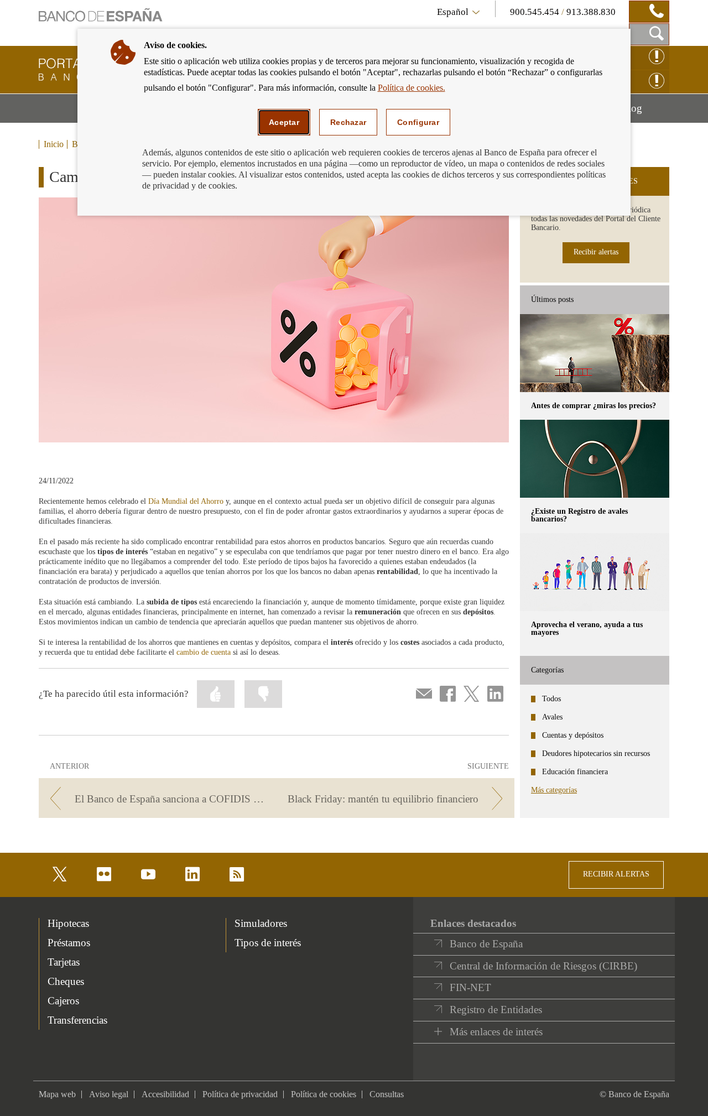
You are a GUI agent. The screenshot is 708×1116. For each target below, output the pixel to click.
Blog (645, 112)
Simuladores (261, 923)
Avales (552, 717)
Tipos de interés (268, 942)
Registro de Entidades (496, 1009)
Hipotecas (68, 923)
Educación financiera (575, 772)
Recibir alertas (596, 252)
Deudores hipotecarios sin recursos (596, 753)
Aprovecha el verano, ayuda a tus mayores (587, 628)
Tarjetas (64, 962)
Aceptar (284, 122)
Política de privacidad (240, 1094)
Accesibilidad (165, 1094)
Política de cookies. (411, 87)
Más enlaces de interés (496, 1031)
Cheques (66, 981)
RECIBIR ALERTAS (616, 874)
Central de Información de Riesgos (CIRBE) (543, 966)
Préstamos (69, 942)
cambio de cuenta (203, 652)
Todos (551, 699)
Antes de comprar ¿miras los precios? (593, 405)
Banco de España (486, 944)
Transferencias (77, 1020)
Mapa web (57, 1094)
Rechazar (348, 122)
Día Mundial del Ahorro (185, 501)
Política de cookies (323, 1094)
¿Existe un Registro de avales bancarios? (579, 515)
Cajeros (63, 1001)
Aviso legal (108, 1094)
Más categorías (554, 790)
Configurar (418, 122)
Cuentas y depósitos (572, 735)
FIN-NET (470, 987)
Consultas (386, 1094)
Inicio (54, 144)
